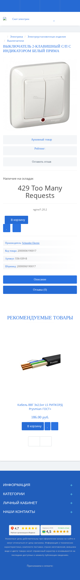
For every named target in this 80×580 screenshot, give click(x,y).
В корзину (33, 426)
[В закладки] (6, 228)
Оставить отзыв (41, 161)
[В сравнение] (17, 228)
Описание (40, 279)
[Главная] (4, 36)
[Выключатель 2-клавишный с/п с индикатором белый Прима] (40, 94)
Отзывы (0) (40, 289)
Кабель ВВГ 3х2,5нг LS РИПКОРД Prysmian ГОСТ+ (40, 407)
